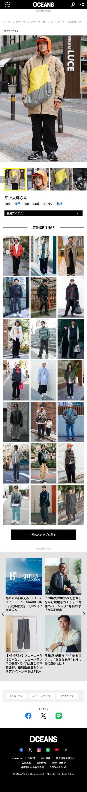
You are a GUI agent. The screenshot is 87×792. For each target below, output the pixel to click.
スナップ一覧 (38, 22)
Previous (3, 614)
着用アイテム (15, 213)
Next (84, 614)
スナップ (20, 22)
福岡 (17, 203)
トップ (6, 22)
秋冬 (60, 203)
